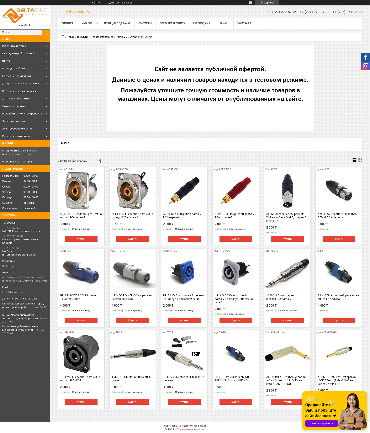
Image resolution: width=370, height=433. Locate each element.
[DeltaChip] (25, 15)
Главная (67, 23)
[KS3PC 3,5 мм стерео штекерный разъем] (287, 272)
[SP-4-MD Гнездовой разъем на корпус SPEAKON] (81, 354)
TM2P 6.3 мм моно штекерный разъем (131, 378)
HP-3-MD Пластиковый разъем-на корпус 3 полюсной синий (184, 297)
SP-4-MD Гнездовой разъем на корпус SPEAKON (80, 378)
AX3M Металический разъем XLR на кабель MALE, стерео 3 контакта (286, 217)
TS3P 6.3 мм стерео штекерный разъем (183, 378)
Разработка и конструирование (22, 113)
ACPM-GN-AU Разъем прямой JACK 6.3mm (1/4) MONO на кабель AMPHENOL (337, 380)
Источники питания (14, 46)
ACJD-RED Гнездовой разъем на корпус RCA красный (133, 215)
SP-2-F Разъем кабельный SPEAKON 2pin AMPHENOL (232, 378)
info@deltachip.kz (12, 292)
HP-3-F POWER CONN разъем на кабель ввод (79, 297)
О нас (223, 23)
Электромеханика (13, 121)
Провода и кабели (13, 68)
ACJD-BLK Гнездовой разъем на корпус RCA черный (81, 215)
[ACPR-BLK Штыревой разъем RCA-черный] (184, 191)
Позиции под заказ (117, 23)
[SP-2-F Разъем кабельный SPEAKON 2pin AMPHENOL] (236, 354)
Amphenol (136, 36)
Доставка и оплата (172, 23)
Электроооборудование (17, 128)
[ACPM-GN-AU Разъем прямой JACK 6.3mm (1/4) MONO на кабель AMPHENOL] (339, 354)
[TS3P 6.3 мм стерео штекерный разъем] (184, 354)
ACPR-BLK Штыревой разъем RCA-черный (182, 215)
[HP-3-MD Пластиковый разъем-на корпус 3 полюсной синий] (184, 272)
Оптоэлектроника (13, 106)
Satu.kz (202, 426)
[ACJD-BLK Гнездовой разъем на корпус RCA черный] (81, 191)
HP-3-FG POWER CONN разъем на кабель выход (132, 297)
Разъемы (121, 36)
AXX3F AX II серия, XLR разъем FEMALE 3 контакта (337, 215)
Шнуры (6, 61)
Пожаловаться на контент (191, 429)
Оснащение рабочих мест (18, 53)
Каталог (87, 23)
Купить (81, 238)
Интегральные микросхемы (19, 91)
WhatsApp (244, 23)
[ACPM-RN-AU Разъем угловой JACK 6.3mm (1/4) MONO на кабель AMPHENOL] (287, 354)
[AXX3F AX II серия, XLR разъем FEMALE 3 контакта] (339, 191)
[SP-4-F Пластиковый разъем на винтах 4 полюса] (339, 272)
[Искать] (46, 32)
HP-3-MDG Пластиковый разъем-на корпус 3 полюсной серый (234, 299)
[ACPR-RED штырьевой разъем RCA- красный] (236, 191)
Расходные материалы (16, 136)
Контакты (145, 23)
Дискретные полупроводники (20, 83)
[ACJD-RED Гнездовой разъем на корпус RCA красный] (133, 191)
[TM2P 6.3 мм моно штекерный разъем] (133, 354)
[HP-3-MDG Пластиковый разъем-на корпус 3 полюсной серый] (236, 272)
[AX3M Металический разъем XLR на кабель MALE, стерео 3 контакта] (287, 191)
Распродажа (201, 23)
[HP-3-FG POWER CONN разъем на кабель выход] (133, 272)
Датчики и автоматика (16, 98)
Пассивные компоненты (17, 76)
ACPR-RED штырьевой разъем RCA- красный (234, 215)
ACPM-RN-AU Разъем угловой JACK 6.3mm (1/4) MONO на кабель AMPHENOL (286, 380)
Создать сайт (112, 2)
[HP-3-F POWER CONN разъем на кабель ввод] (81, 272)
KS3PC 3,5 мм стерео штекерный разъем (280, 297)
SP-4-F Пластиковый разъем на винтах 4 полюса (338, 297)
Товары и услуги (77, 36)
